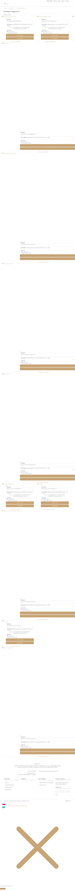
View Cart (2, 888)
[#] (69, 791)
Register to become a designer (46, 782)
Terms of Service (9, 787)
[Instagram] (56, 794)
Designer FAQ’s (42, 785)
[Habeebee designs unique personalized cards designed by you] (8, 4)
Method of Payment (9, 785)
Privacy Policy (8, 789)
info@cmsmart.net (31, 773)
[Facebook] (56, 791)
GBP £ (3, 808)
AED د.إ (14, 805)
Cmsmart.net (18, 800)
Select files (12, 27)
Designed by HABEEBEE (15, 41)
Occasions (11, 8)
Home (5, 8)
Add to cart (20, 35)
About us (7, 782)
